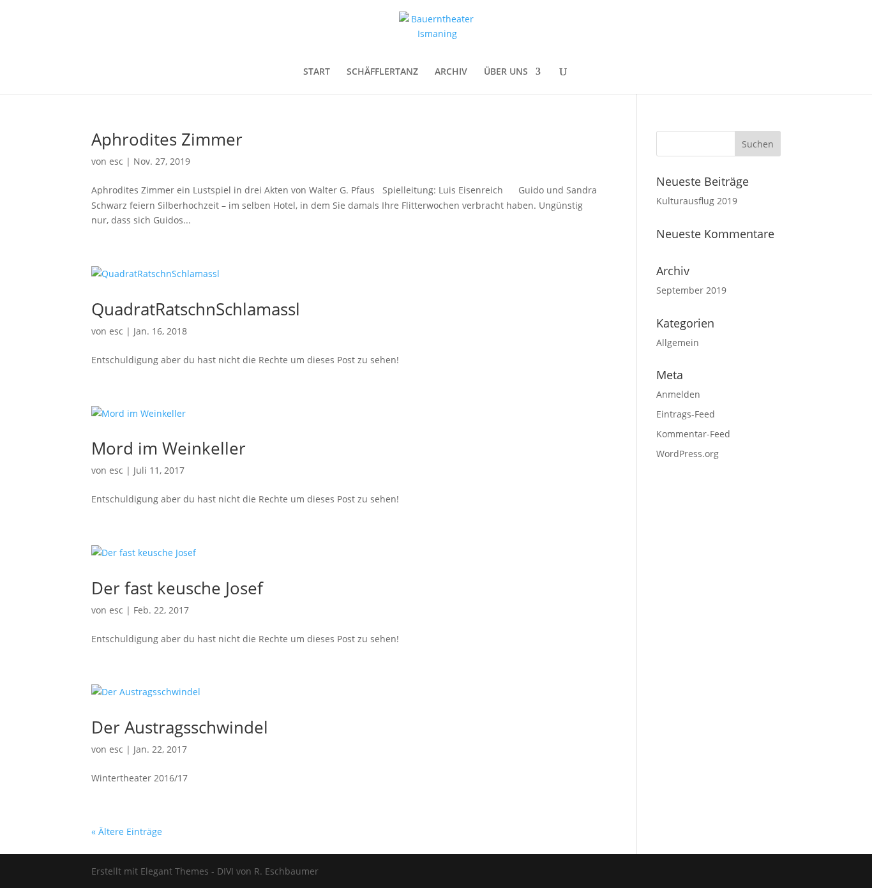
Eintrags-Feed (685, 414)
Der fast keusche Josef (177, 587)
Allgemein (677, 342)
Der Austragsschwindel (179, 727)
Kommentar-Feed (693, 434)
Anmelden (678, 394)
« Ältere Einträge (126, 831)
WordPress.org (687, 454)
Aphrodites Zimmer (167, 139)
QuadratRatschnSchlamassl (195, 308)
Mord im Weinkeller (168, 448)
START (316, 72)
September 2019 (691, 290)
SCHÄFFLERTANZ (382, 72)
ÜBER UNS (506, 72)
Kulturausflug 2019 (696, 201)
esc (116, 161)
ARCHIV (451, 72)
